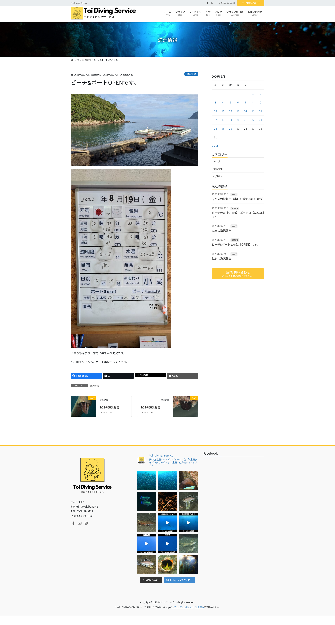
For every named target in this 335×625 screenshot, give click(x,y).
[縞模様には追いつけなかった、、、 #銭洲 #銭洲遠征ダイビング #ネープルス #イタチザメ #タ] (167, 543)
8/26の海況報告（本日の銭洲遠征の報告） (238, 199)
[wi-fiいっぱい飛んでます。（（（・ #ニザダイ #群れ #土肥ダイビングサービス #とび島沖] (146, 480)
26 (230, 128)
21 (245, 120)
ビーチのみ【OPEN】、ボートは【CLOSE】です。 (238, 214)
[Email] (79, 523)
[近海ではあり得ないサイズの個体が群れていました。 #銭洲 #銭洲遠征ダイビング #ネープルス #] (188, 522)
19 (230, 120)
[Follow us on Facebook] (73, 523)
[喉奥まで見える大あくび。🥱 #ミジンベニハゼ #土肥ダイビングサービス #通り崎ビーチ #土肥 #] (167, 564)
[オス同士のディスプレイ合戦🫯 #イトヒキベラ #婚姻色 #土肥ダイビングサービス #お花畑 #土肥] (146, 501)
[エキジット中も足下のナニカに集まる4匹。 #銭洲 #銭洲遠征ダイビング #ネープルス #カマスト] (146, 543)
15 (253, 111)
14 (245, 111)
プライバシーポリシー (182, 607)
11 (223, 111)
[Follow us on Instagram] (86, 523)
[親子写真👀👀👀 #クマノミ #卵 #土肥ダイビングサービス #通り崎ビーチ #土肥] (188, 480)
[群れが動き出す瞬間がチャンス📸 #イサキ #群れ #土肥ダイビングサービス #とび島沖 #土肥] (167, 480)
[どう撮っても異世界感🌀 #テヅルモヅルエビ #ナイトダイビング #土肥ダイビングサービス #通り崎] (167, 501)
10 (215, 111)
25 (223, 128)
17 (215, 120)
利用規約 (199, 607)
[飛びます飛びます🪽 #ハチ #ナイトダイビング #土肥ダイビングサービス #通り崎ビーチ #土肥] (188, 501)
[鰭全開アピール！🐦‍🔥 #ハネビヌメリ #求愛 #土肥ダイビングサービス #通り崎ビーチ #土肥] (188, 543)
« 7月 (215, 146)
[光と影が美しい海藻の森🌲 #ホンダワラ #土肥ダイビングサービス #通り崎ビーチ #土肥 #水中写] (188, 564)
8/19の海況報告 (150, 407)
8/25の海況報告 (221, 230)
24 (215, 128)
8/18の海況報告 (109, 407)
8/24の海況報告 (221, 258)
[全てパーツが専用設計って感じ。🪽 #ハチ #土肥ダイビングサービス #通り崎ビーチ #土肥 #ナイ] (146, 564)
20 (238, 120)
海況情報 (191, 74)
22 (253, 120)
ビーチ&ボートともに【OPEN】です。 (236, 244)
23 (260, 120)
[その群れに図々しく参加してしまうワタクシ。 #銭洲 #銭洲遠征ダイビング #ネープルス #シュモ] (167, 522)
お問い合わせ (252, 3)
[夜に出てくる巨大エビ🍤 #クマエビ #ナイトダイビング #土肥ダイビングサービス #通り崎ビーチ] (146, 522)
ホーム (209, 2)
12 (230, 111)
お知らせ (218, 176)
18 (223, 120)
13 (238, 111)
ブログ (216, 161)
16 (260, 111)
